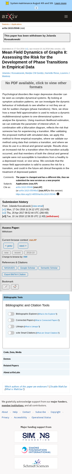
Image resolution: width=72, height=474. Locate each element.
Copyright (55, 412)
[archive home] (9, 16)
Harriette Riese (52, 73)
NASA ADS (9, 268)
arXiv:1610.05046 (24, 187)
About (5, 412)
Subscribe (40, 412)
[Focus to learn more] (57, 194)
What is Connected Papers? (47, 320)
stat (25, 257)
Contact (27, 412)
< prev (8, 245)
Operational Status (41, 417)
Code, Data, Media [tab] (12, 352)
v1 (27, 49)
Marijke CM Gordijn (34, 73)
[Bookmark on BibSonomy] (5, 287)
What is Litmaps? (32, 326)
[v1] (4, 209)
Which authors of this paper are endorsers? (26, 386)
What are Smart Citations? (48, 333)
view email (37, 206)
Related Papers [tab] (11, 366)
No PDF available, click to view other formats (36, 85)
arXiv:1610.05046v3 (28, 190)
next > (23, 245)
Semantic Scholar (49, 268)
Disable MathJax (58, 386)
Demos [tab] (7, 359)
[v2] (4, 212)
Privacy (5, 417)
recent (17, 252)
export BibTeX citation (15, 274)
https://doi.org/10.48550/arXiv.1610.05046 (36, 194)
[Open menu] (66, 16)
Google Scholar (27, 268)
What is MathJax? (14, 389)
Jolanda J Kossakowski (13, 73)
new (6, 252)
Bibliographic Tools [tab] (13, 297)
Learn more (60, 3)
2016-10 (31, 252)
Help (15, 412)
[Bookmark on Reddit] (15, 286)
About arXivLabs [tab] (11, 372)
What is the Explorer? (47, 314)
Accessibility (20, 417)
